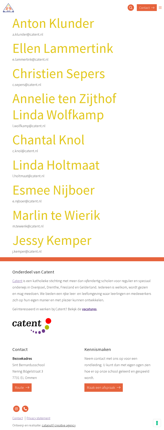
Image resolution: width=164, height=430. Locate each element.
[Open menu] (160, 7)
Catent (17, 280)
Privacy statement (38, 418)
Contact (144, 8)
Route (20, 387)
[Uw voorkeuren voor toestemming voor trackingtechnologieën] (157, 423)
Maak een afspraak (101, 387)
